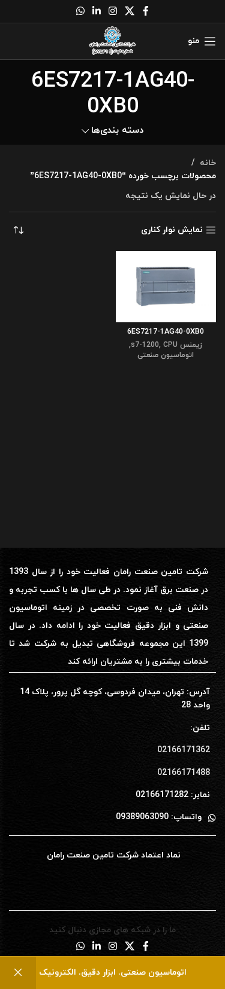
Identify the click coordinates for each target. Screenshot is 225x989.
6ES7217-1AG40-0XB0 (165, 331)
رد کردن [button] (18, 973)
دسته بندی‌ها (117, 130)
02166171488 (183, 773)
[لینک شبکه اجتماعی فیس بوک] (146, 11)
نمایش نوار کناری (172, 230)
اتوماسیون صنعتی (165, 355)
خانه (208, 163)
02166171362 (183, 750)
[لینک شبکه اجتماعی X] (130, 11)
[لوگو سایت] (112, 40)
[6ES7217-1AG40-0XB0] (166, 286)
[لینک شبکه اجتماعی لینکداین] (96, 11)
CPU (170, 345)
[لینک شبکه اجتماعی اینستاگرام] (113, 11)
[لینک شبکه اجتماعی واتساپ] (80, 11)
